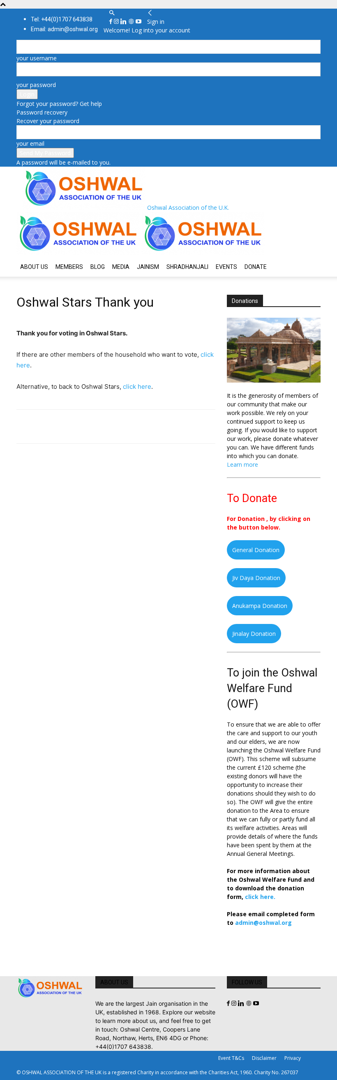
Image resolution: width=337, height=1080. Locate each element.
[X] (43, 426)
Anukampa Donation (259, 606)
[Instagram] (117, 21)
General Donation (255, 550)
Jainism (148, 267)
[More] (138, 426)
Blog (97, 267)
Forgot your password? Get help (59, 104)
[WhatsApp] (81, 426)
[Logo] (78, 253)
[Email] (100, 426)
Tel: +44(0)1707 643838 (61, 19)
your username (36, 58)
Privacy (292, 1058)
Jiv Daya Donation (256, 578)
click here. (260, 897)
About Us (34, 267)
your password (36, 85)
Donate (256, 267)
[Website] (132, 21)
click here (137, 386)
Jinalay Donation (254, 633)
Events (226, 267)
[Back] (150, 13)
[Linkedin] (124, 21)
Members (69, 267)
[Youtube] (138, 21)
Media (120, 267)
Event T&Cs (231, 1058)
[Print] (119, 426)
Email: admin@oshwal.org (64, 29)
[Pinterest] (62, 426)
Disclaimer (264, 1058)
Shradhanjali (187, 267)
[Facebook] (111, 21)
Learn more (242, 464)
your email (30, 143)
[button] (111, 13)
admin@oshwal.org (263, 922)
